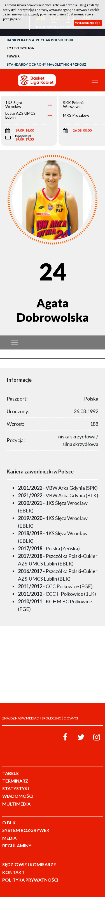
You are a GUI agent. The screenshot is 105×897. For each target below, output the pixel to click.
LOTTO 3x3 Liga (20, 48)
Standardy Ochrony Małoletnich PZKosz (46, 64)
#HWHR (13, 56)
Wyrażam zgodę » (88, 22)
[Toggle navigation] (95, 80)
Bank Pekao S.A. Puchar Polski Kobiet (41, 40)
